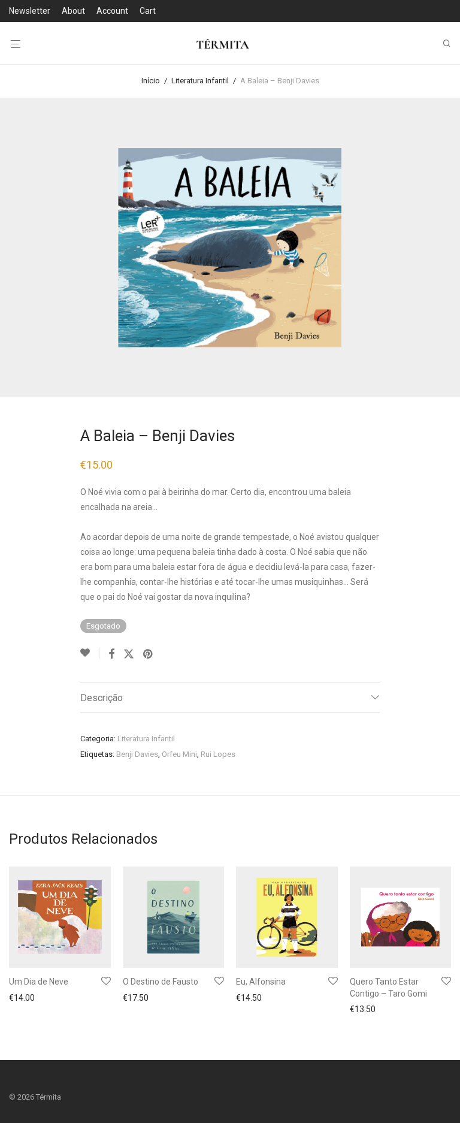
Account (112, 11)
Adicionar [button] (23, 999)
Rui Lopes (218, 754)
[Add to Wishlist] (89, 653)
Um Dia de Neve (38, 981)
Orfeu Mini (179, 754)
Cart (148, 11)
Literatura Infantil (200, 80)
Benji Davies (137, 754)
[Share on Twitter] (128, 654)
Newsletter (29, 11)
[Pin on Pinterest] (148, 654)
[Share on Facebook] (111, 654)
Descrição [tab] (101, 698)
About (73, 11)
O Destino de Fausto (160, 981)
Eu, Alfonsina (261, 981)
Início (150, 80)
